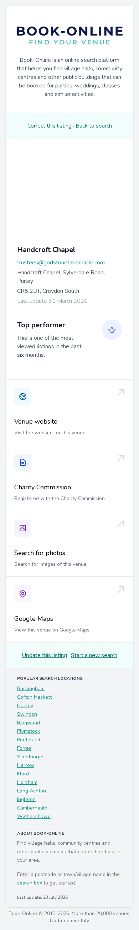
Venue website (35, 421)
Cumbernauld (32, 808)
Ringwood (28, 722)
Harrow (25, 765)
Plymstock (28, 731)
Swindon (27, 714)
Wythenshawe (34, 816)
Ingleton (26, 799)
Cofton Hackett (34, 697)
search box (29, 883)
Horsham (27, 782)
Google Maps (33, 618)
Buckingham (31, 688)
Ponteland (28, 739)
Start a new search (94, 655)
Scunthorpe (30, 756)
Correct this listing (49, 126)
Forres (24, 748)
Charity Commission (42, 487)
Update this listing (44, 655)
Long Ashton (31, 790)
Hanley (25, 705)
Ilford (23, 773)
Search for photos (39, 553)
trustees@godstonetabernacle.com (61, 263)
